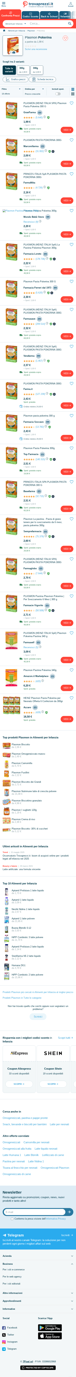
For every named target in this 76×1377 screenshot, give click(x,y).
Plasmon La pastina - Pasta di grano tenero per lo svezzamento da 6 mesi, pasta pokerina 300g (43, 522)
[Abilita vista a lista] (72, 89)
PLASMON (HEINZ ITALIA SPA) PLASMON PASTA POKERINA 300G (43, 561)
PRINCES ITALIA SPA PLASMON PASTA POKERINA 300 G (45, 483)
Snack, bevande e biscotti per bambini (24, 1124)
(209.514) (40, 324)
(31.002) (40, 151)
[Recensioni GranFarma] (29, 118)
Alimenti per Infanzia (16, 31)
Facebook (12, 1327)
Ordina (30, 89)
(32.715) (40, 496)
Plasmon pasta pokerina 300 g (39, 415)
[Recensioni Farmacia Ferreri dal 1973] (29, 293)
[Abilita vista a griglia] (72, 94)
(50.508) (40, 610)
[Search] (69, 23)
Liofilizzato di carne (53, 1154)
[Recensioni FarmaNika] (29, 188)
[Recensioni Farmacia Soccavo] (29, 427)
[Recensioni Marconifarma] (29, 151)
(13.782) (40, 427)
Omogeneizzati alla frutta (17, 1148)
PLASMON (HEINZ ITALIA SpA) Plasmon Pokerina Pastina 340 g (45, 635)
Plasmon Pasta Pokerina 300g (39, 448)
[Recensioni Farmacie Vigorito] (29, 610)
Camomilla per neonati (36, 1142)
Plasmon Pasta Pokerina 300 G (40, 281)
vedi (66, 130)
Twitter (10, 1334)
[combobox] (15, 23)
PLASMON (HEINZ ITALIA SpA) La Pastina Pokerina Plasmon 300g (42, 246)
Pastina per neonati (14, 1161)
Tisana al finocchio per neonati (20, 1167)
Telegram (12, 1349)
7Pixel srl (28, 1361)
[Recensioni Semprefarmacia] (29, 537)
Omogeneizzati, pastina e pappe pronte (25, 1117)
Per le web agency (12, 1276)
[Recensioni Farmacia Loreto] (29, 259)
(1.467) (39, 360)
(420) (38, 681)
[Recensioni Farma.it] (29, 394)
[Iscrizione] (70, 1212)
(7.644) (39, 573)
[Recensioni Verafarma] (29, 361)
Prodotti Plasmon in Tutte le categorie (22, 998)
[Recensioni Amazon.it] (29, 681)
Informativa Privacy (56, 1218)
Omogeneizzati (11, 1142)
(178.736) (40, 259)
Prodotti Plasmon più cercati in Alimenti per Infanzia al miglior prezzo (38, 992)
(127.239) (40, 394)
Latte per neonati (59, 1124)
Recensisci (29, 222)
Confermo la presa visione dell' (40, 1218)
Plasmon (31, 31)
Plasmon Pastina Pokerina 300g (40, 210)
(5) (37, 647)
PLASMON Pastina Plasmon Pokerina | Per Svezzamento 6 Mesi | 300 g (44, 598)
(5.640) (39, 117)
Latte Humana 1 (12, 1154)
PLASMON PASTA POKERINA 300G (43, 140)
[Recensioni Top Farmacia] (29, 459)
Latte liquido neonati (46, 1148)
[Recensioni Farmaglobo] (29, 574)
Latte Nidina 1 (36, 1161)
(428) (38, 712)
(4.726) (39, 187)
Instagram (12, 1341)
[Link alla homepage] (4, 30)
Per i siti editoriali (11, 1283)
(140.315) (40, 459)
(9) (37, 222)
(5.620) (39, 292)
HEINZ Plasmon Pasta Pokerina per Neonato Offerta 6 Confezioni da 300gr (43, 700)
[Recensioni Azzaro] (29, 713)
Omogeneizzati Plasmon (55, 1167)
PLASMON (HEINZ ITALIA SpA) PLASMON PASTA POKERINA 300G (43, 311)
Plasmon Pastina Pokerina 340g (40, 670)
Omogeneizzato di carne (17, 1174)
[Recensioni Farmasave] (29, 324)
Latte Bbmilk (31, 1154)
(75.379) (40, 536)
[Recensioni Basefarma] (29, 496)
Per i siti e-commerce (14, 1269)
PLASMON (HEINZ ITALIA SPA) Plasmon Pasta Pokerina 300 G (45, 105)
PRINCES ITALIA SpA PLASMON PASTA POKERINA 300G (45, 176)
